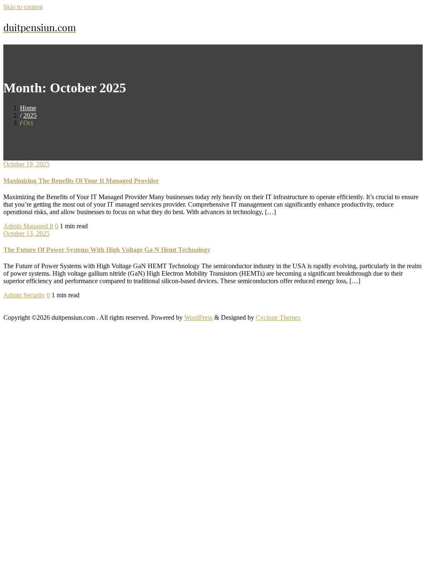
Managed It (38, 226)
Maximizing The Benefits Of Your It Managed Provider (81, 180)
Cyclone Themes (278, 317)
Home (28, 107)
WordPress (198, 317)
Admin (13, 226)
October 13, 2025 (26, 233)
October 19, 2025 (26, 164)
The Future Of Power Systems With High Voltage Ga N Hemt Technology (107, 249)
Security (34, 295)
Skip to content (23, 6)
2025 (30, 115)
